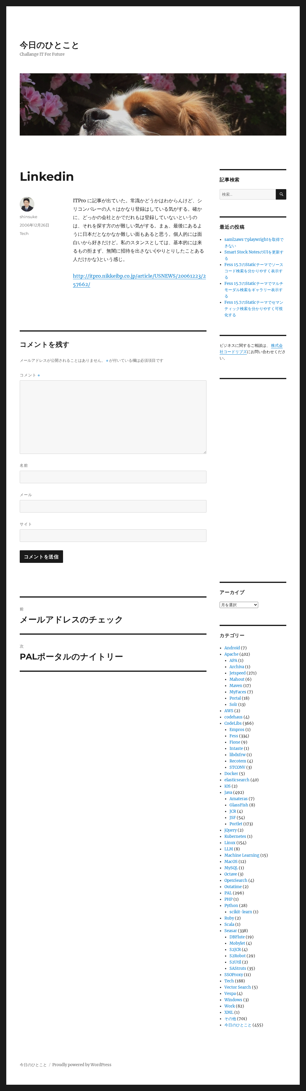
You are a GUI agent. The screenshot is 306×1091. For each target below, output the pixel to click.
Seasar (230, 930)
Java (228, 792)
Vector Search (237, 987)
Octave (230, 874)
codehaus (233, 717)
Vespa (230, 993)
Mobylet (237, 943)
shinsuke (28, 216)
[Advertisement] (254, 476)
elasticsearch (237, 779)
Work (229, 1006)
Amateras (239, 798)
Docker (231, 773)
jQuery (230, 830)
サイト (26, 524)
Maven (236, 685)
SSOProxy (233, 974)
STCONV (237, 767)
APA (233, 660)
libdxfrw (238, 754)
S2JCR (235, 949)
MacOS (231, 861)
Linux (229, 842)
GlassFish (239, 805)
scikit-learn (241, 911)
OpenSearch (235, 880)
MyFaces (238, 692)
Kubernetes (235, 836)
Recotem (238, 761)
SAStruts (238, 968)
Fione (235, 742)
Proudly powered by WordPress (81, 1064)
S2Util (235, 962)
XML (228, 1012)
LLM (228, 849)
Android (232, 648)
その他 (230, 1018)
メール (26, 494)
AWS (228, 710)
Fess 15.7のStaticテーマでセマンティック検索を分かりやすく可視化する (253, 308)
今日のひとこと (50, 45)
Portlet (236, 823)
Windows (233, 999)
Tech (24, 233)
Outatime (233, 886)
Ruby (229, 918)
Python (231, 905)
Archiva (237, 666)
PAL (228, 893)
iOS (227, 786)
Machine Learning (241, 855)
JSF (233, 817)
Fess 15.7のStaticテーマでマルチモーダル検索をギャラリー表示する (253, 290)
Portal (235, 698)
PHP (228, 899)
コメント (30, 375)
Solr (233, 704)
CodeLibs (233, 723)
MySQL (231, 867)
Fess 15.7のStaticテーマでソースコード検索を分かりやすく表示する (253, 271)
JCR (233, 811)
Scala (229, 924)
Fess (234, 736)
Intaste (236, 748)
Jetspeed (238, 673)
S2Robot (238, 955)
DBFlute (237, 937)
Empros (237, 729)
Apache (231, 654)
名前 (24, 465)
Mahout (237, 679)
